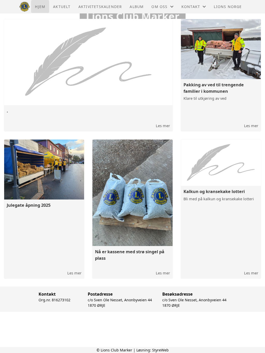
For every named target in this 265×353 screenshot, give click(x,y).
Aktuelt (61, 6)
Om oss (159, 6)
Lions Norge (228, 6)
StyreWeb (160, 350)
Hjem (40, 6)
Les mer (163, 125)
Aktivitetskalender (100, 6)
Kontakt (190, 6)
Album (137, 6)
